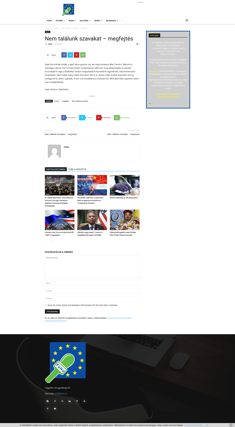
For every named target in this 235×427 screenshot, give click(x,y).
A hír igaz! (154, 35)
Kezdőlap (48, 28)
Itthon (59, 20)
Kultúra (84, 20)
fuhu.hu (155, 71)
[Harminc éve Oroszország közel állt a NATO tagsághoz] (60, 220)
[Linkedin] (69, 401)
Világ (71, 20)
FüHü (49, 20)
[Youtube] (55, 408)
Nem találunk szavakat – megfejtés (61, 134)
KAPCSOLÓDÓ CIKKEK (56, 169)
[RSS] (84, 401)
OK (207, 425)
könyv (57, 101)
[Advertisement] (140, 10)
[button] (187, 20)
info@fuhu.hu (61, 393)
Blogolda (111, 20)
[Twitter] (70, 55)
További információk (193, 425)
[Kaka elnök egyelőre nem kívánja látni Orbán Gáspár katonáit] (125, 220)
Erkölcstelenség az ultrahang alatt (124, 198)
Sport (97, 20)
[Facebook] (64, 55)
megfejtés (65, 101)
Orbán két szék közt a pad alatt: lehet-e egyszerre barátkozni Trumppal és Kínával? (90, 200)
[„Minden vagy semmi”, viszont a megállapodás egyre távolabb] (92, 220)
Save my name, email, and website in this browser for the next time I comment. (83, 305)
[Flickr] (62, 401)
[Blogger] (47, 401)
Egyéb (56, 28)
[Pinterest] (76, 55)
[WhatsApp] (83, 55)
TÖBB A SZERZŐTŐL (77, 169)
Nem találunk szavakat (80, 101)
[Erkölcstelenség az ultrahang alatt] (125, 185)
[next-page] (51, 240)
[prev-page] (46, 240)
